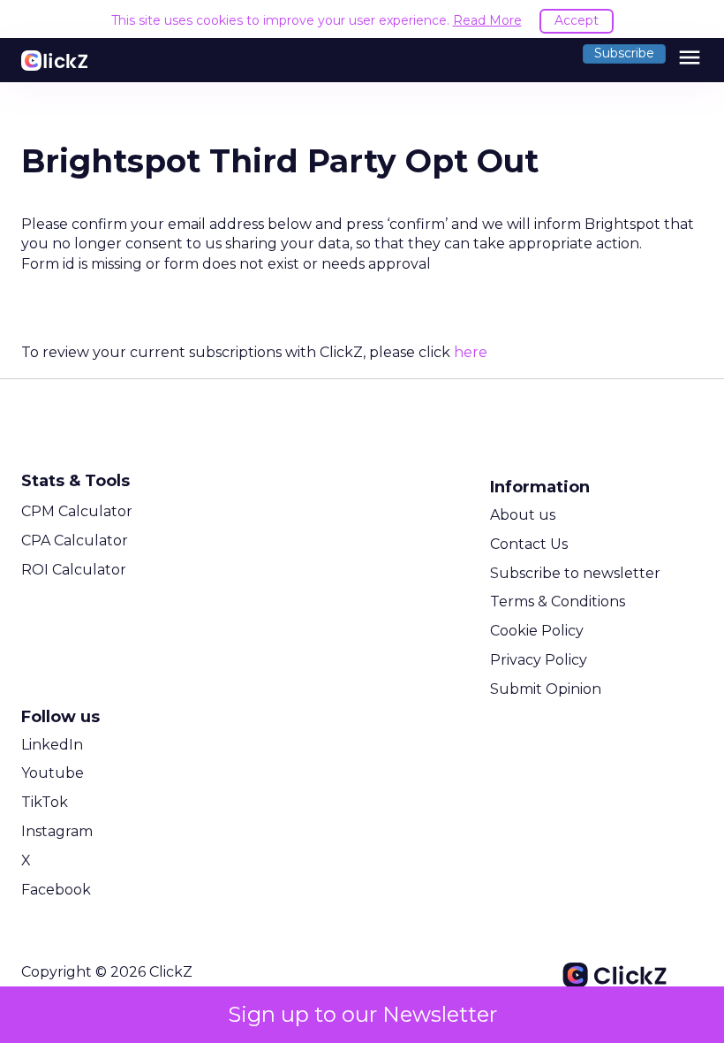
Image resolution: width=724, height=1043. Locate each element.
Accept (576, 20)
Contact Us (529, 544)
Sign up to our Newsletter (362, 1014)
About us (522, 514)
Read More (487, 20)
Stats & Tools (75, 481)
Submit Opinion (545, 689)
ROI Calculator (73, 569)
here (470, 352)
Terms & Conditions (557, 601)
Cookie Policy (537, 630)
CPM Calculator (76, 511)
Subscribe (624, 53)
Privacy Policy (538, 659)
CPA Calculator (74, 540)
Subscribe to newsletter (575, 573)
